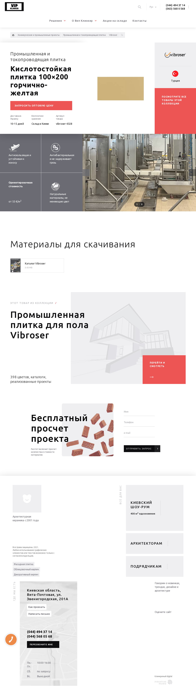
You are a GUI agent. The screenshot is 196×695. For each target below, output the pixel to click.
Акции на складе (115, 20)
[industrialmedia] (164, 682)
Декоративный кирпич (26, 574)
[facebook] (169, 598)
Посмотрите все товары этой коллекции (174, 100)
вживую (143, 515)
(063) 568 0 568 (175, 8)
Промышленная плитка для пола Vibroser (49, 324)
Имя (126, 411)
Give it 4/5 (166, 617)
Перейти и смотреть (157, 364)
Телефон (128, 422)
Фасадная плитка (23, 564)
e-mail (127, 433)
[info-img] (27, 498)
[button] (192, 172)
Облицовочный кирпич (26, 569)
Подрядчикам (146, 566)
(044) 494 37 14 (175, 5)
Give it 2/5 (160, 617)
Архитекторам (146, 543)
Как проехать (36, 606)
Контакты (140, 20)
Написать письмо (39, 613)
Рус (151, 7)
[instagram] (175, 598)
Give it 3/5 (163, 617)
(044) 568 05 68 (39, 636)
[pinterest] (180, 598)
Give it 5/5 (170, 617)
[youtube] (163, 598)
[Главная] (13, 35)
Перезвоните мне (41, 644)
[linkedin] (157, 598)
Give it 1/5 (156, 617)
